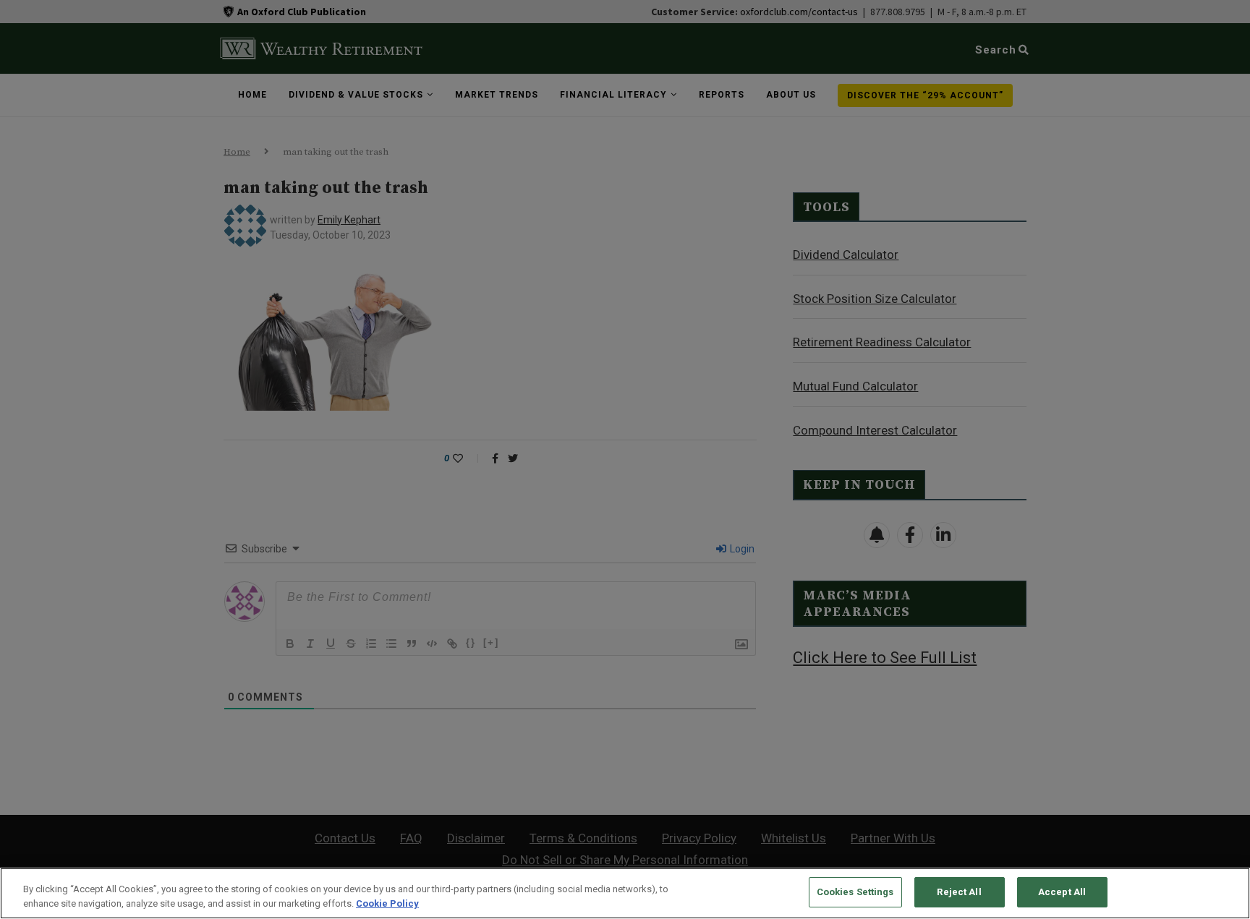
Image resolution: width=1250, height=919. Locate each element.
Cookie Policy (387, 903)
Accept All (1062, 891)
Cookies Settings (855, 891)
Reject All (959, 891)
